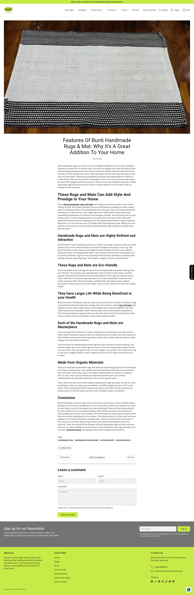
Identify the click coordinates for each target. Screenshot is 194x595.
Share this (66, 448)
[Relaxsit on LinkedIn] (173, 582)
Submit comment (68, 515)
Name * (61, 476)
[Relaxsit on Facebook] (152, 582)
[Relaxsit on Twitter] (155, 582)
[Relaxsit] (8, 10)
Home (57, 558)
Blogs (56, 562)
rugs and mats (107, 440)
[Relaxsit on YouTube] (170, 582)
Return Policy (60, 582)
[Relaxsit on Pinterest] (159, 582)
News (56, 566)
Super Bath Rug (123, 440)
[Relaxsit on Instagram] (162, 582)
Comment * (63, 487)
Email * (101, 476)
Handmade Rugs (65, 440)
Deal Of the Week (62, 578)
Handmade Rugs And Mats (86, 440)
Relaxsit (22, 589)
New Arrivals (60, 570)
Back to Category (97, 457)
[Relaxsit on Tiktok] (166, 582)
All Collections (60, 574)
